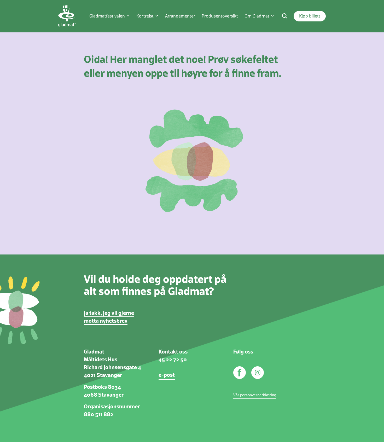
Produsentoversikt (220, 16)
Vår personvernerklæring (254, 395)
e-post (167, 375)
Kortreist (145, 16)
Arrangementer (180, 16)
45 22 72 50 (173, 359)
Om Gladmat (257, 16)
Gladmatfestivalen (107, 16)
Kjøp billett (309, 16)
